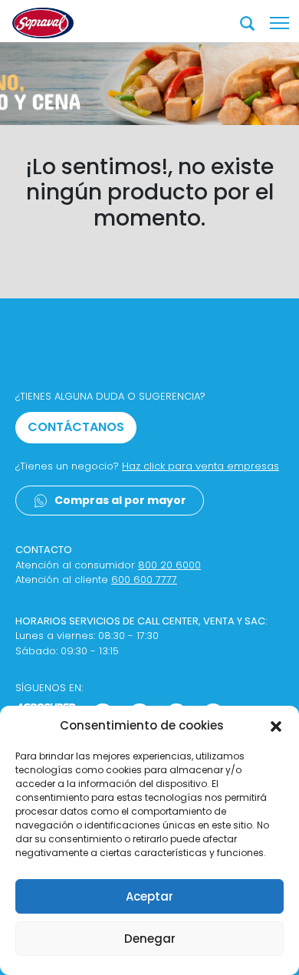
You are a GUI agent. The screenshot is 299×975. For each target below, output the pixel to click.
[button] (276, 725)
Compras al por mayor (120, 500)
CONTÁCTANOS (76, 427)
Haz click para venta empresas (200, 466)
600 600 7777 (144, 579)
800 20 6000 (169, 565)
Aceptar (149, 896)
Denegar (150, 939)
